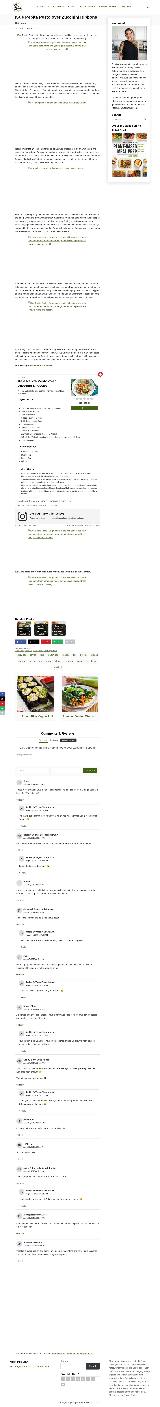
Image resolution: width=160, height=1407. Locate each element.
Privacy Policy (130, 1395)
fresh (42, 655)
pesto (32, 661)
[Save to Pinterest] (2, 703)
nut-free (83, 655)
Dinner (17, 651)
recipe (48, 661)
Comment (90, 770)
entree (33, 655)
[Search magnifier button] (145, 119)
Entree (22, 651)
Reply (21, 800)
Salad (55, 651)
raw (40, 661)
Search (64, 1361)
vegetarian (92, 661)
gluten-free (53, 655)
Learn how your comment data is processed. (73, 1353)
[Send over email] (2, 708)
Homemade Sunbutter (41, 365)
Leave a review (68, 740)
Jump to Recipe (26, 28)
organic (94, 655)
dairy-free (21, 655)
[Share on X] (2, 698)
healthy (65, 655)
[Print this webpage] (2, 713)
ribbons (58, 661)
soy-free (69, 661)
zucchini (58, 667)
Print (84, 408)
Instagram (81, 518)
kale (74, 655)
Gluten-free (28, 651)
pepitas (22, 661)
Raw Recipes (48, 651)
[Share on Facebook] (2, 694)
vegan (80, 661)
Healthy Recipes (38, 651)
